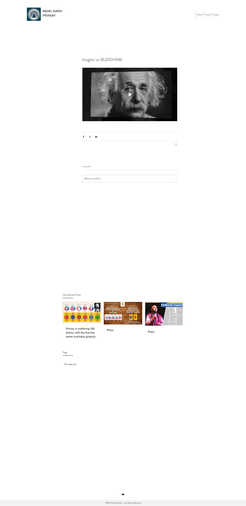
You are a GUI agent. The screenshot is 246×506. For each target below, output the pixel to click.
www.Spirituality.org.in (132, 503)
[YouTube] (123, 494)
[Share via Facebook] (83, 136)
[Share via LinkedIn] (96, 136)
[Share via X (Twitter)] (90, 136)
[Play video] (129, 94)
